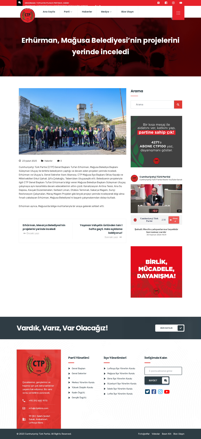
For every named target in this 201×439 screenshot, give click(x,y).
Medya (105, 11)
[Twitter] (158, 3)
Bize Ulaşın (127, 11)
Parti (67, 11)
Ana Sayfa (49, 11)
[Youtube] (180, 3)
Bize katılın (166, 328)
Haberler (87, 11)
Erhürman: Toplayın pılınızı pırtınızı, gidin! (47, 3)
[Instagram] (173, 3)
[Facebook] (165, 3)
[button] (178, 13)
